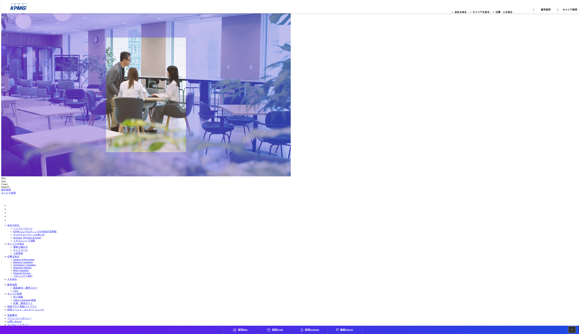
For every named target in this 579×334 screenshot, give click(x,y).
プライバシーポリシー (19, 318)
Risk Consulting (21, 270)
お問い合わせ (14, 321)
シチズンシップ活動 (24, 240)
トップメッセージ (23, 228)
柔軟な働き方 (20, 247)
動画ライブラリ (28, 306)
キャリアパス (20, 250)
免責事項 (12, 315)
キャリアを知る (15, 243)
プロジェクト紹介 (23, 276)
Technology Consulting (24, 265)
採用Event (277, 329)
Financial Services (22, 273)
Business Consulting (23, 262)
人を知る (12, 279)
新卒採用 (6, 189)
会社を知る (13, 225)
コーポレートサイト (18, 324)
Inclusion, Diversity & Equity (27, 237)
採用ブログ (13, 306)
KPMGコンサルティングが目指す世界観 (35, 231)
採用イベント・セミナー (20, 309)
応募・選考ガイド (23, 303)
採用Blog (242, 329)
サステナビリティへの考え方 (29, 234)
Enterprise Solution (22, 267)
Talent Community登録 (24, 300)
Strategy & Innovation (23, 259)
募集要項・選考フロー (25, 288)
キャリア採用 (8, 193)
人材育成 (18, 253)
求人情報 (18, 297)
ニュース (39, 309)
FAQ (15, 291)
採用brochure (312, 329)
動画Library (346, 329)
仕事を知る (13, 256)
